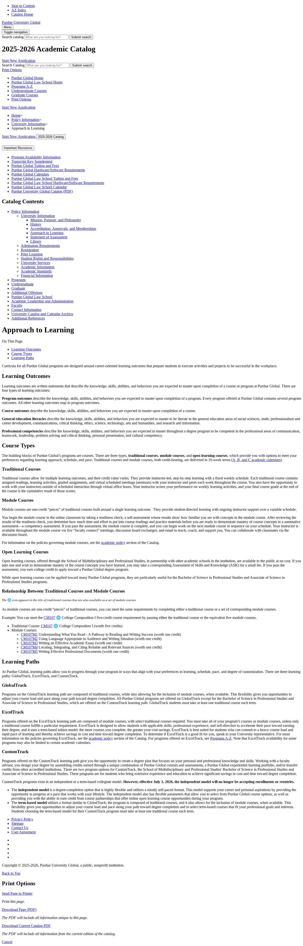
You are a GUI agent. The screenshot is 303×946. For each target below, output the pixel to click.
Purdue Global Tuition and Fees (35, 166)
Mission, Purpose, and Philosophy (55, 220)
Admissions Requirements (40, 246)
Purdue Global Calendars (30, 174)
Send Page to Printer (17, 893)
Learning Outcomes (26, 349)
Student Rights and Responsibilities (47, 258)
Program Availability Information (36, 157)
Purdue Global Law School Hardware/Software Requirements (57, 183)
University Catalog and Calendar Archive (42, 314)
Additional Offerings (26, 293)
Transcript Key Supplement (31, 161)
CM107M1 (29, 634)
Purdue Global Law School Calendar (39, 187)
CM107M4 (29, 647)
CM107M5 (29, 651)
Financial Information (37, 276)
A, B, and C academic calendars (256, 460)
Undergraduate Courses (29, 91)
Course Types (21, 354)
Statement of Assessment (48, 237)
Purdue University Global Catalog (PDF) (42, 191)
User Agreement (23, 832)
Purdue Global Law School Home (36, 82)
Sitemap (17, 823)
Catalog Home (22, 14)
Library (35, 241)
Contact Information (26, 310)
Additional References (28, 318)
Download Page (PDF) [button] (19, 910)
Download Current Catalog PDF (26, 926)
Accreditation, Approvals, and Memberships (63, 229)
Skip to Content (23, 6)
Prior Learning (32, 254)
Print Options (21, 99)
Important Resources (18, 148)
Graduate (18, 288)
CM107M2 (29, 639)
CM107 (49, 618)
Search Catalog (13, 65)
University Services (35, 263)
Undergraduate (22, 284)
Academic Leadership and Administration (42, 301)
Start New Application (18, 61)
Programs (18, 280)
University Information (28, 124)
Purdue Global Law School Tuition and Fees (44, 178)
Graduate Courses (24, 95)
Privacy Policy (22, 819)
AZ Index (18, 10)
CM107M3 (29, 643)
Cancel (7, 942)
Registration (30, 250)
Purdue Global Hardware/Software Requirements (48, 170)
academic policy (113, 543)
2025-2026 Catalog (51, 137)
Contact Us (19, 828)
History (35, 224)
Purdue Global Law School (31, 297)
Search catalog (13, 37)
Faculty (16, 305)
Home (16, 115)
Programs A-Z (22, 86)
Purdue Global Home (27, 78)
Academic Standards (36, 271)
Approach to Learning (46, 233)
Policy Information (25, 120)
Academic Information (37, 267)
